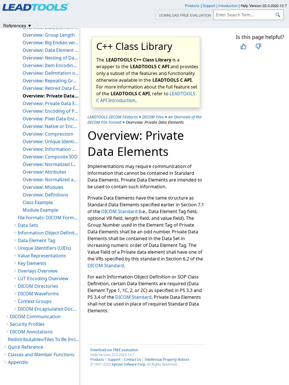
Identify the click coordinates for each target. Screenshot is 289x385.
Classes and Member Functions (41, 354)
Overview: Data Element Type (51, 50)
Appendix (18, 362)
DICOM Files (153, 117)
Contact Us (132, 359)
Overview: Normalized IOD (51, 164)
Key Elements (32, 263)
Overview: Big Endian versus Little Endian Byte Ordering (51, 42)
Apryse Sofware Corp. (129, 364)
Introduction (228, 5)
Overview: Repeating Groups (51, 81)
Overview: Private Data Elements (51, 96)
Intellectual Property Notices (167, 359)
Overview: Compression (48, 134)
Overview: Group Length (49, 35)
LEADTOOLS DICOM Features (112, 117)
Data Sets (28, 225)
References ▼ (17, 25)
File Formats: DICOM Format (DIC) (48, 217)
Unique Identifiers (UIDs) (44, 248)
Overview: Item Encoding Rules (51, 65)
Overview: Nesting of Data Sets (51, 58)
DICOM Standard (119, 211)
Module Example (40, 210)
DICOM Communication (35, 316)
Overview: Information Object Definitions (51, 149)
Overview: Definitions (45, 195)
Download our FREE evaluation (114, 350)
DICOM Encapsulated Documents (48, 309)
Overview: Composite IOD (50, 157)
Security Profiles (27, 324)
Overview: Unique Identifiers (51, 141)
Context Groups (35, 301)
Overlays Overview (38, 271)
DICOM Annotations (31, 332)
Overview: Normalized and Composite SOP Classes (51, 179)
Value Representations (42, 256)
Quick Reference (25, 347)
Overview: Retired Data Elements (51, 88)
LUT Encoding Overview (43, 278)
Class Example (38, 202)
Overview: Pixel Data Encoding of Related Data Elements (51, 119)
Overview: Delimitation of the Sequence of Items (51, 73)
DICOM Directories (38, 286)
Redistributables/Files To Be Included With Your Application (43, 339)
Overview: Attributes (44, 172)
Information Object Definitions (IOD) (48, 233)
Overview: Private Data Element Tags (51, 103)
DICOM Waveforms (38, 294)
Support (114, 359)
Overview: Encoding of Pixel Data (51, 111)
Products (97, 359)
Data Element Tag (36, 240)
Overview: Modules (43, 187)
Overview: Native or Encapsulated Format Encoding (51, 126)
